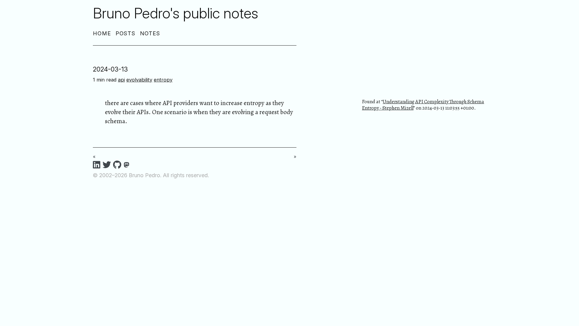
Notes (150, 33)
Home (102, 33)
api (121, 80)
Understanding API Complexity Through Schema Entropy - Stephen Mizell (423, 104)
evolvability (139, 80)
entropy (163, 80)
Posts (125, 33)
